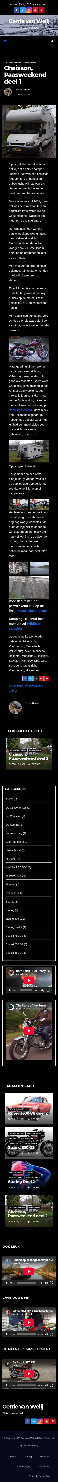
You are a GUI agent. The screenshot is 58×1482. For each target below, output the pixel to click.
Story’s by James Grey (40, 1476)
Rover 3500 (12, 893)
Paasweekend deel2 (32, 611)
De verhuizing (14, 833)
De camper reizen (13, 62)
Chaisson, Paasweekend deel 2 (28, 756)
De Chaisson (30, 62)
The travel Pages (22, 1466)
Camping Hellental (21, 410)
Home (13, 1456)
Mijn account (45, 1466)
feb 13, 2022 (18, 764)
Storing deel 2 (14, 927)
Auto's (9, 799)
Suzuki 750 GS (15, 935)
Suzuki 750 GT (14, 944)
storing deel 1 (14, 918)
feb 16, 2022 (18, 1153)
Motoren (10, 884)
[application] (29, 980)
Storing (10, 910)
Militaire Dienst (14, 876)
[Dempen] (42, 990)
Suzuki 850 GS (15, 953)
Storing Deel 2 (21, 1181)
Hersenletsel (13, 850)
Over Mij (28, 1456)
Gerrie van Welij (29, 21)
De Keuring (12, 824)
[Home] (5, 41)
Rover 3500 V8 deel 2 (28, 1113)
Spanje (10, 901)
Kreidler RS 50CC (16, 867)
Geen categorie (15, 841)
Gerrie (26, 89)
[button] (52, 40)
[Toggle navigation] (28, 41)
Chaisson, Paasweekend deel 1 (25, 74)
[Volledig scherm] (48, 990)
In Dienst (11, 859)
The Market (45, 1456)
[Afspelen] (10, 990)
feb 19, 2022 (18, 1119)
